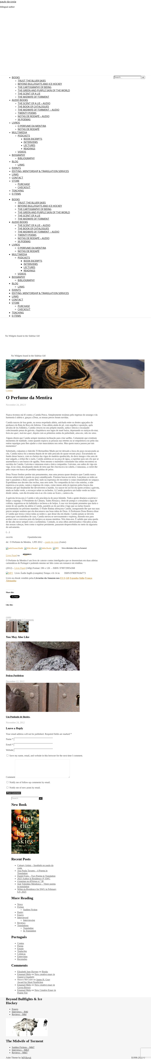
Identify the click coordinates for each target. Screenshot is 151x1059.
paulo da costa (8, 1)
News (20, 904)
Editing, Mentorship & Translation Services (40, 171)
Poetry (20, 912)
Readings (29, 148)
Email (9, 744)
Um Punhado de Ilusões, (18, 717)
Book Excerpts (33, 138)
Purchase (24, 184)
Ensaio (20, 948)
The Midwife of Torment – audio (38, 109)
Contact (17, 177)
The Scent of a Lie (29, 93)
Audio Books (20, 100)
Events (16, 168)
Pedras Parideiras (15, 675)
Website (9, 750)
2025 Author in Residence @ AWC (33, 878)
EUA (62, 578)
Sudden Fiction (30, 909)
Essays (20, 915)
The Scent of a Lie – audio (34, 103)
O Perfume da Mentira (32, 126)
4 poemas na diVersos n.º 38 (30, 881)
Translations (22, 925)
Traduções (22, 951)
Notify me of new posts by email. (24, 787)
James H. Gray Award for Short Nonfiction (33, 980)
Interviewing (29, 920)
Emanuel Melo (24, 974)
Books (16, 77)
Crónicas (21, 954)
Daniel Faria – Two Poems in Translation (36, 876)
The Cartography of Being (34, 87)
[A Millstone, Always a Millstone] (23, 631)
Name (9, 739)
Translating (28, 928)
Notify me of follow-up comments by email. (29, 782)
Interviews (31, 142)
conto (8, 617)
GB (67, 578)
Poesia (20, 946)
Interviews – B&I (20, 1012)
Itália (81, 578)
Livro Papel (11, 555)
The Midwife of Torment (33, 96)
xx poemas (24, 119)
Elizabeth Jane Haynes (27, 971)
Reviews (21, 923)
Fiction (20, 907)
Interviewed (22, 917)
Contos (9, 390)
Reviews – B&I (19, 1014)
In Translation (29, 931)
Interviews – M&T (20, 1050)
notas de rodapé (28, 129)
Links (21, 164)
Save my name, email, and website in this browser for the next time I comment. (46, 755)
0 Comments (28, 620)
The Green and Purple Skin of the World (44, 90)
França (88, 578)
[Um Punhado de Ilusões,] (12, 631)
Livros (16, 122)
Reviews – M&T (20, 1052)
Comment (10, 777)
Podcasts (24, 135)
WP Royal (26, 1057)
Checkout (24, 187)
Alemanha (11, 580)
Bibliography (26, 158)
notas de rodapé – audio (33, 116)
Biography (18, 155)
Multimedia (19, 132)
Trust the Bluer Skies (32, 80)
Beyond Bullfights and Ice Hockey (40, 84)
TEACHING (18, 190)
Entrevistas (22, 956)
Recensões (22, 959)
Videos (22, 151)
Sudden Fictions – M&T (23, 1047)
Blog (15, 161)
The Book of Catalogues (33, 106)
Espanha (74, 578)
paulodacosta (15, 620)
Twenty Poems (27, 113)
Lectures (29, 145)
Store (15, 181)
